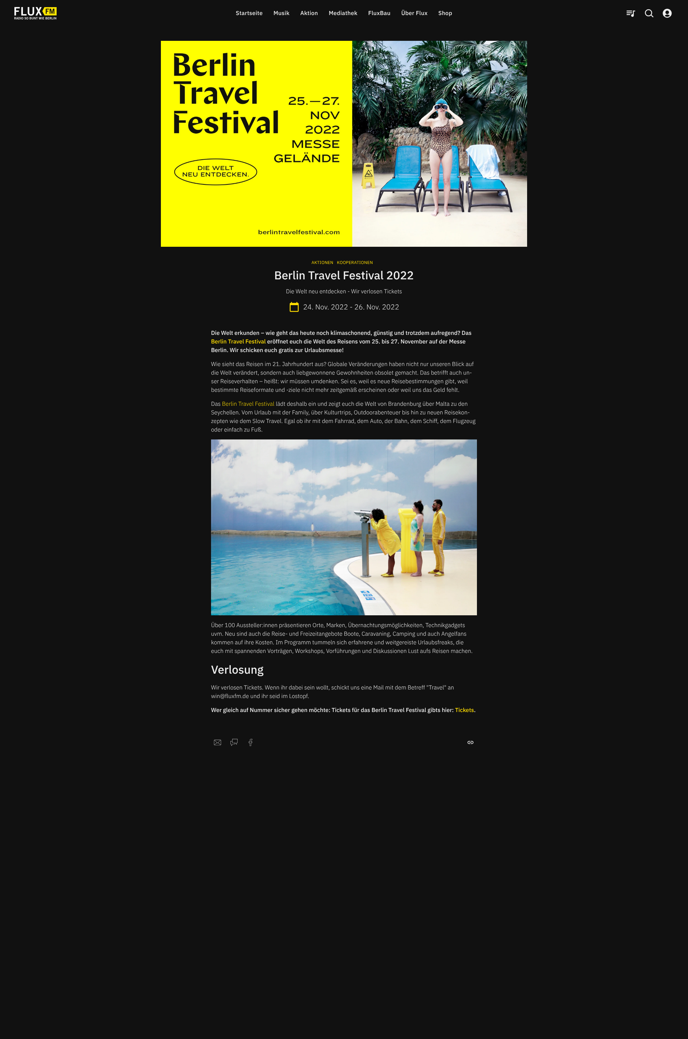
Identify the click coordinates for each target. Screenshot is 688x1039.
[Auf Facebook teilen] (250, 742)
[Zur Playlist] (630, 13)
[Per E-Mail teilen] (217, 742)
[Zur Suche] (648, 13)
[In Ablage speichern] (470, 742)
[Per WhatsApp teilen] (234, 742)
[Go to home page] (35, 13)
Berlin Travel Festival (248, 404)
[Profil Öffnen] (667, 13)
